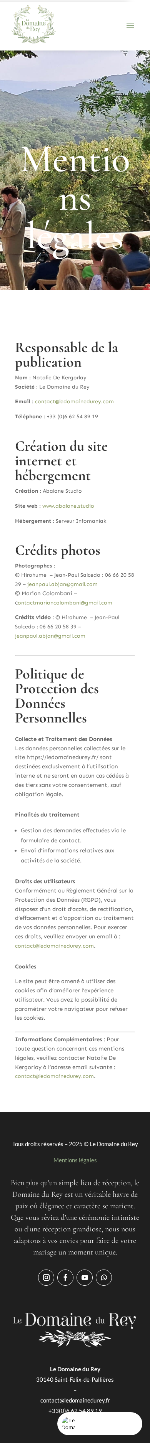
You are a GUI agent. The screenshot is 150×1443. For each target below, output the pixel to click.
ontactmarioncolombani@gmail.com (65, 602)
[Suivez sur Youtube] (85, 1278)
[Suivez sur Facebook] (65, 1278)
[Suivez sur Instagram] (46, 1278)
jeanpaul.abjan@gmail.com (62, 584)
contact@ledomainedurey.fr (75, 1400)
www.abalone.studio (68, 506)
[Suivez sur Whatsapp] (104, 1278)
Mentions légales (75, 1160)
